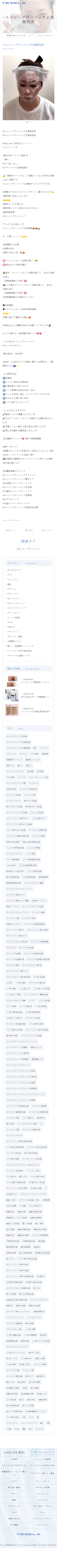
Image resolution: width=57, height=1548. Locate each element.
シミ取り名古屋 (39, 977)
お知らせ (11, 627)
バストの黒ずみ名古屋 (14, 1030)
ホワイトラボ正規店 (13, 953)
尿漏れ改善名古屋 (35, 1212)
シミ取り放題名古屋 (13, 1335)
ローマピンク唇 (29, 795)
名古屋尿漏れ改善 (27, 1394)
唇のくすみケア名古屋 (14, 807)
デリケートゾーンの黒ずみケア (17, 818)
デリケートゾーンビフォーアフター (33, 1194)
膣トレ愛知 (39, 1223)
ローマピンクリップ (13, 801)
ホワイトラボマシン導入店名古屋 (18, 977)
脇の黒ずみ (41, 1376)
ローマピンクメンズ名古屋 (31, 1159)
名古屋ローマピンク (39, 901)
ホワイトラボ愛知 (12, 965)
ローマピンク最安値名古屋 (15, 1112)
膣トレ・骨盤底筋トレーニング (20, 646)
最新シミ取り (11, 1200)
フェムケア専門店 (33, 848)
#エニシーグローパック (28, 548)
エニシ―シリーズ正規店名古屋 (17, 1106)
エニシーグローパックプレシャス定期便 (20, 1100)
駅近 (41, 1423)
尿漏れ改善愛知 (35, 1218)
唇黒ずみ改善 (21, 1306)
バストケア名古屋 (36, 812)
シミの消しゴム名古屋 (42, 988)
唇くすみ (37, 1288)
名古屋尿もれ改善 (12, 1388)
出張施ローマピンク (13, 924)
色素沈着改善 (43, 877)
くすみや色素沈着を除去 (28, 865)
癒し (35, 748)
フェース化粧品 (13, 617)
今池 (24, 1417)
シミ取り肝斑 (11, 1364)
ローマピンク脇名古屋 (14, 1376)
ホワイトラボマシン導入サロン (17, 971)
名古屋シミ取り (24, 1364)
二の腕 (8, 1429)
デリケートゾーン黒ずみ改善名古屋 (19, 1141)
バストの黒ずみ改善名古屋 (15, 1182)
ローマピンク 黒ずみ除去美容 (19, 650)
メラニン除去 (30, 854)
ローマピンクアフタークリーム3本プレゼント (22, 1165)
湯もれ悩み (31, 1400)
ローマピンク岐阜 (38, 912)
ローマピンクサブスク (14, 1135)
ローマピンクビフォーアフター (17, 912)
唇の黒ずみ (41, 1118)
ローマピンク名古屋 (13, 795)
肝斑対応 (43, 1335)
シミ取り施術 (11, 988)
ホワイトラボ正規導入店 (15, 959)
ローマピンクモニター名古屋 (32, 906)
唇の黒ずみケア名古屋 (33, 807)
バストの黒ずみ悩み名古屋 (27, 1259)
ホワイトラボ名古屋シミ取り (29, 1200)
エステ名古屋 (11, 1400)
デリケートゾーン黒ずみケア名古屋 (19, 824)
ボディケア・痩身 (14, 636)
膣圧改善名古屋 (11, 1247)
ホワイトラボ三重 (12, 1370)
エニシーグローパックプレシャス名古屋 (20, 1071)
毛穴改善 (40, 771)
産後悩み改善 (11, 1253)
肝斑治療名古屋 (11, 1341)
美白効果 (30, 771)
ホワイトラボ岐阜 (40, 1364)
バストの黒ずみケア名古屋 (15, 830)
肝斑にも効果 (40, 1358)
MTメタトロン (13, 598)
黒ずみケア (30, 1376)
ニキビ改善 (34, 754)
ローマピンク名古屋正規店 (15, 1024)
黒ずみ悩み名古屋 (30, 1153)
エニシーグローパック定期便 (16, 1047)
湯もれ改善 (10, 1229)
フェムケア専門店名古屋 (15, 848)
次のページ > (46, 530)
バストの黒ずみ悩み (37, 1176)
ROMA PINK (11, 789)
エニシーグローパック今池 (38, 777)
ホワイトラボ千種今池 (37, 983)
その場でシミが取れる (14, 1018)
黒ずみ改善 (30, 1323)
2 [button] (28, 122)
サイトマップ (43, 1525)
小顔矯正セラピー (14, 641)
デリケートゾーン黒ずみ (15, 930)
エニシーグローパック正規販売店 (18, 748)
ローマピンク (33, 783)
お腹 (48, 1423)
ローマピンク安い (33, 1171)
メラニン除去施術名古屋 (31, 859)
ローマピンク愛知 (38, 836)
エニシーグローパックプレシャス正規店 (20, 1082)
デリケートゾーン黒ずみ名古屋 (37, 1030)
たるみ (16, 1429)
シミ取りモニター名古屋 (41, 1341)
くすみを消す (11, 865)
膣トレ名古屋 (27, 1223)
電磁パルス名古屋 (12, 1223)
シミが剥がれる (26, 1358)
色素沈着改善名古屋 (13, 883)
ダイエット (12, 589)
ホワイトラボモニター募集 (15, 1000)
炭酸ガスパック (35, 1047)
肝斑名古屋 (25, 1341)
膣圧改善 (41, 1241)
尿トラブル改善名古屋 (14, 1411)
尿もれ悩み (22, 1382)
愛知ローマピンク (12, 906)
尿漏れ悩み (10, 1212)
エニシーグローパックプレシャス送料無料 (21, 1088)
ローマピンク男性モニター (15, 895)
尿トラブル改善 (28, 1405)
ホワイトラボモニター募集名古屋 (36, 994)
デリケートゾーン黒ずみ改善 (16, 1188)
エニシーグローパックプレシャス (18, 1065)
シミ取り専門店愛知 (33, 1012)
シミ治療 (22, 1206)
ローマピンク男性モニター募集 (17, 901)
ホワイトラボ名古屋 (26, 948)
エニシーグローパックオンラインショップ (21, 1041)
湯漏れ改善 (43, 1400)
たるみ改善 (10, 777)
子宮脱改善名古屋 (28, 1241)
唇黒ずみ (9, 1306)
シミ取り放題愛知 (30, 1335)
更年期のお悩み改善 (42, 1253)
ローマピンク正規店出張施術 (34, 924)
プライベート (12, 631)
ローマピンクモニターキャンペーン (19, 889)
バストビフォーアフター (15, 1317)
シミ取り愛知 (21, 983)
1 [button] (26, 122)
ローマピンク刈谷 (28, 918)
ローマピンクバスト (34, 1317)
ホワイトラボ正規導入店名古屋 (38, 959)
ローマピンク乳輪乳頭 (14, 1323)
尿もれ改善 (34, 1388)
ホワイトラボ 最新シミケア (18, 655)
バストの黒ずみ (28, 1118)
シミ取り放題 (30, 1329)
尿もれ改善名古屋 (25, 1253)
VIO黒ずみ (41, 1276)
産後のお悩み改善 (12, 842)
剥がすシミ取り (34, 1353)
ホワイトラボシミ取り (14, 1329)
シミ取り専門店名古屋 (14, 1012)
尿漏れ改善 (22, 1212)
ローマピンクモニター (14, 854)
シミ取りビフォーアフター (15, 1353)
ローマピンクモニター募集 (33, 883)
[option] (28, 88)
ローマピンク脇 (28, 1370)
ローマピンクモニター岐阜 (27, 1124)
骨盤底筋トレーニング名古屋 (16, 1218)
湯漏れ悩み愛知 (23, 1235)
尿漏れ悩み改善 (11, 1394)
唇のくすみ (23, 1176)
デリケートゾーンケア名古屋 (16, 812)
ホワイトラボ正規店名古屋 (33, 953)
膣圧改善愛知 (25, 1247)
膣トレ (20, 765)
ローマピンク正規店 (33, 1018)
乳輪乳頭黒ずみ (39, 1311)
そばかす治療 (11, 1206)
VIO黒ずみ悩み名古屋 (33, 1282)
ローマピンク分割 (12, 1129)
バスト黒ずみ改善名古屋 (15, 1147)
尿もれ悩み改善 (34, 1382)
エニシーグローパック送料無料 (17, 1059)
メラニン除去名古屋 (34, 871)
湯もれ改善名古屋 (12, 1405)
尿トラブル (10, 1259)
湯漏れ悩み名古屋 (40, 1229)
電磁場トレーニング (33, 760)
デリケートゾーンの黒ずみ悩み (17, 1264)
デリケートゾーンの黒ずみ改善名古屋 (19, 1276)
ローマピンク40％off (13, 1153)
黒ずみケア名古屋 (30, 801)
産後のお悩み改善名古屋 (31, 842)
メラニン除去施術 (12, 859)
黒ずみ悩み (10, 1124)
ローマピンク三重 (12, 918)
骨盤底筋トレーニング (14, 760)
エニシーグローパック (11, 520)
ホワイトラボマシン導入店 (31, 965)
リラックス (44, 748)
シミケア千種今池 (25, 1006)
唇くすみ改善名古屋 (26, 1294)
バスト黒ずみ (11, 1176)
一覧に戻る (28, 530)
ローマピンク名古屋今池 (28, 789)
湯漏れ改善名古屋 (24, 1229)
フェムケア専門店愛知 (40, 1235)
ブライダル (39, 1429)
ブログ (10, 622)
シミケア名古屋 (44, 1000)
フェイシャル (12, 579)
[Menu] (53, 3)
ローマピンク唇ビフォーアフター (18, 1311)
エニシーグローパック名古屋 (16, 736)
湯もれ (21, 1400)
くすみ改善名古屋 (28, 877)
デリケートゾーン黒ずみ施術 (37, 930)
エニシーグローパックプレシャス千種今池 (21, 1077)
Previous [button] (5, 89)
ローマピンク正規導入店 (37, 830)
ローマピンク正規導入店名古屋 (17, 836)
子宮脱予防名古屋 (12, 1241)
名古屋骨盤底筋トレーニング (36, 1411)
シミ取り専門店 (40, 1006)
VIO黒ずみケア (11, 1194)
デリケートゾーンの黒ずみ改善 (17, 1270)
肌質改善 (45, 754)
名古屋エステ (41, 1394)
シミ (41, 1124)
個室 (24, 1429)
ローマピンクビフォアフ (39, 1300)
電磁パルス (10, 765)
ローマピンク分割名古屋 (31, 1129)
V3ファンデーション (16, 603)
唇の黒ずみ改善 (11, 1035)
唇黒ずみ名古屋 (34, 1306)
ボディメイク (12, 593)
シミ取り (9, 983)
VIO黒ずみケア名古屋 (37, 1182)
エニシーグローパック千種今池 (17, 1053)
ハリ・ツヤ (22, 777)
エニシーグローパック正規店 (31, 1035)
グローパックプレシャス (15, 771)
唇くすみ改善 (11, 1294)
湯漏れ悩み (10, 1235)
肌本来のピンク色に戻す (15, 871)
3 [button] (30, 122)
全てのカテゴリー (14, 570)
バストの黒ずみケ (35, 1206)
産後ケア (29, 765)
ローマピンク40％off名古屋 (37, 1147)
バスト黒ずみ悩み (12, 1417)
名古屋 (24, 1388)
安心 (30, 1429)
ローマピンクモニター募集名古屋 (18, 1288)
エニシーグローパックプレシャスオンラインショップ (25, 1094)
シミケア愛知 (11, 1006)
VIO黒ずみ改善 (35, 1188)
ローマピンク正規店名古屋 (38, 1112)
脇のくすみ (10, 1382)
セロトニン (23, 754)
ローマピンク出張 (12, 1118)
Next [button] (51, 89)
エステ (31, 1417)
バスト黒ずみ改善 (12, 1159)
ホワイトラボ (11, 948)
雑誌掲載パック (37, 1059)
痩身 (9, 584)
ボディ (10, 574)
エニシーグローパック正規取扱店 (18, 742)
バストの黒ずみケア (39, 818)
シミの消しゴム (24, 988)
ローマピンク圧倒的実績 (39, 942)
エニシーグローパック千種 (15, 783)
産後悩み (37, 1247)
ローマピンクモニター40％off (16, 942)
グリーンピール (13, 612)
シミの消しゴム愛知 (13, 994)
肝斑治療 (46, 1200)
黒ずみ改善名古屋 (12, 877)
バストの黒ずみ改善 (36, 1024)
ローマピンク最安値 (39, 1106)
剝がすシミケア (11, 1358)
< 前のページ (10, 530)
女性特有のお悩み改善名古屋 (16, 1300)
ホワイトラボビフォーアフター (17, 1347)
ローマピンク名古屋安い (15, 1171)
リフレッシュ (11, 754)
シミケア (32, 1000)
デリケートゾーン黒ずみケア (16, 936)
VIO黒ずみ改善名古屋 (14, 1282)
